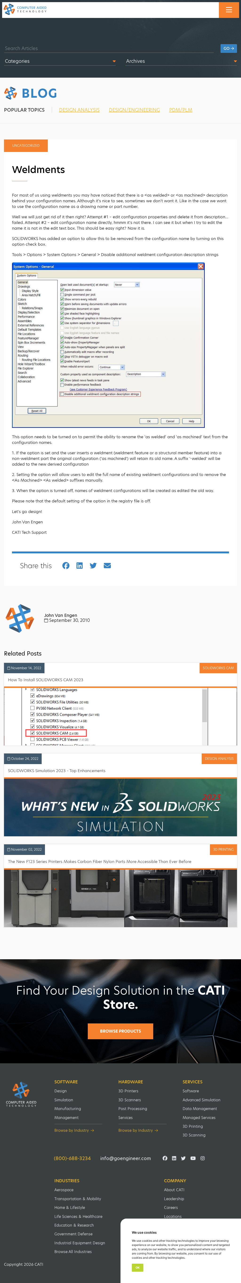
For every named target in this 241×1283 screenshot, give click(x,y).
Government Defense (73, 1234)
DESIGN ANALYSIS (79, 110)
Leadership (174, 1199)
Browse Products (120, 1031)
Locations (173, 1216)
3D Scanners (129, 1100)
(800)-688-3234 (72, 1158)
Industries (66, 1180)
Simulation (63, 1100)
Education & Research (74, 1225)
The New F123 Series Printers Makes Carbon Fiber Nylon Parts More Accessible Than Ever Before (99, 861)
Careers (171, 1207)
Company (175, 1180)
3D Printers (128, 1091)
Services (125, 1117)
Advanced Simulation (202, 1100)
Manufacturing (67, 1108)
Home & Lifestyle (69, 1207)
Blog (40, 93)
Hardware (130, 1082)
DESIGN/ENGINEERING (134, 110)
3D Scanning (194, 1135)
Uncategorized (26, 145)
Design (60, 1091)
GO (227, 48)
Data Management (200, 1108)
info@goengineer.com (125, 1158)
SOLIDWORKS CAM (218, 668)
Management (66, 1117)
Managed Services (199, 1117)
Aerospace (63, 1190)
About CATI (174, 1190)
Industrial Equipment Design (79, 1243)
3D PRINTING (223, 849)
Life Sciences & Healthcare (78, 1216)
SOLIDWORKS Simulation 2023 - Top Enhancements (56, 771)
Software (66, 1082)
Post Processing (132, 1108)
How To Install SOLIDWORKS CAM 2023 (45, 680)
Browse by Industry (71, 1130)
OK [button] (138, 1267)
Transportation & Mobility (77, 1199)
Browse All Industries (73, 1251)
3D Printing (193, 1126)
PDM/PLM (180, 110)
